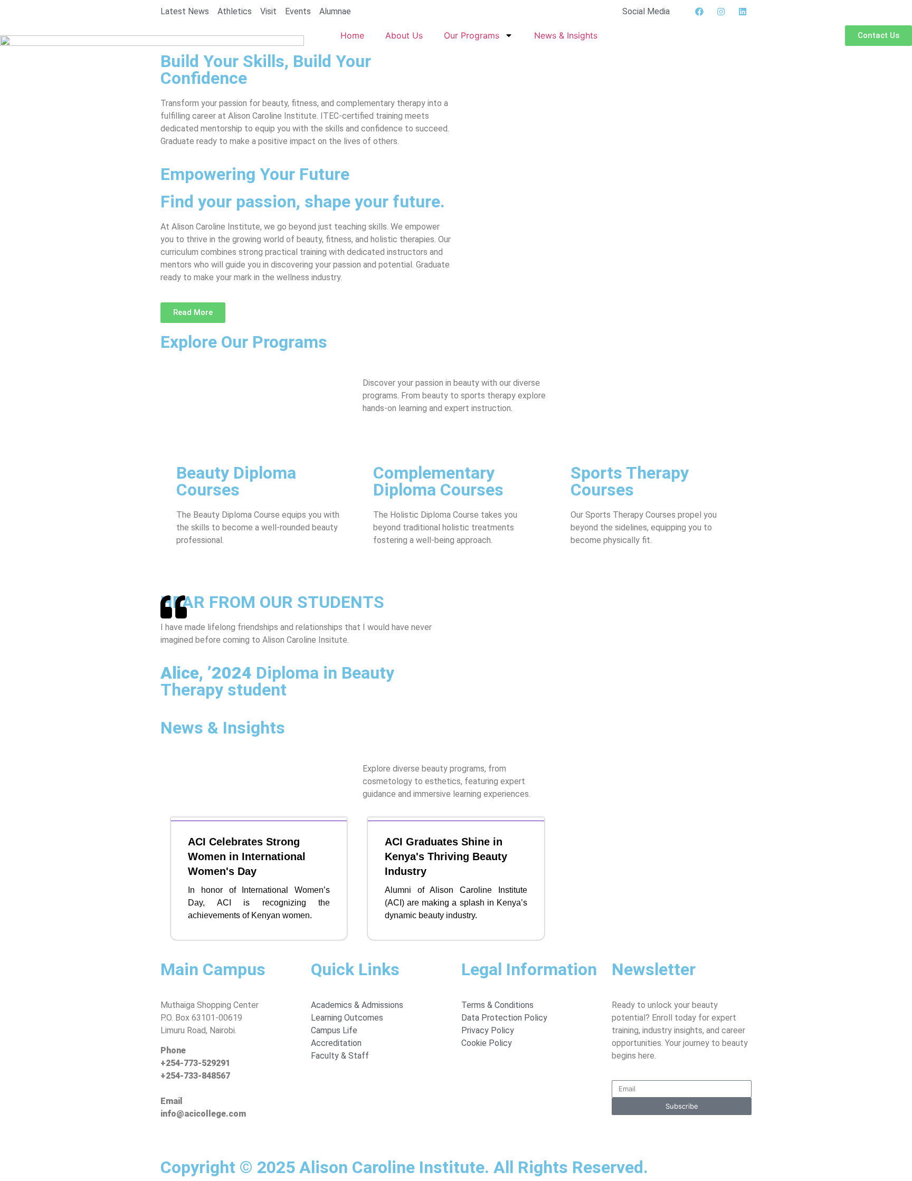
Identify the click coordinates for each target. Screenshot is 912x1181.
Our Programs (471, 35)
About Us (404, 35)
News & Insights (565, 35)
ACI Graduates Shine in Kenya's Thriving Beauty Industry (446, 856)
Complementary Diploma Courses (438, 481)
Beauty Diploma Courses (236, 481)
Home (352, 35)
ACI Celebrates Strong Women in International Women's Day (247, 856)
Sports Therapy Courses (630, 481)
